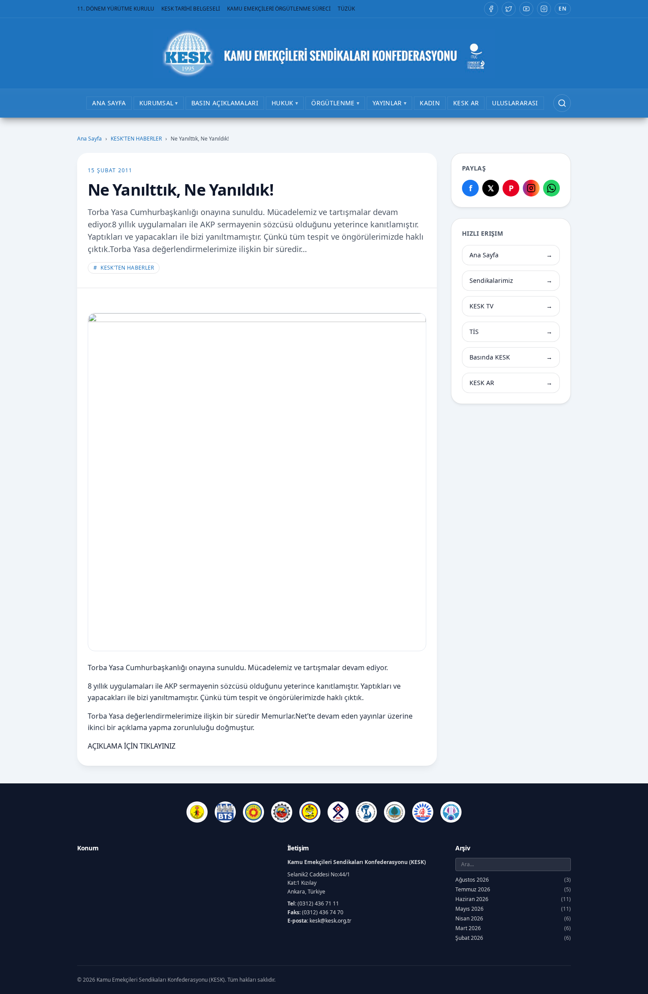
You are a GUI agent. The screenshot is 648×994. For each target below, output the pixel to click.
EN (563, 8)
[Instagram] (544, 9)
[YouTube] (526, 9)
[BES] (197, 812)
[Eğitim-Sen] (253, 812)
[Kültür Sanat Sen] (338, 812)
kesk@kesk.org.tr (330, 920)
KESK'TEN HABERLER (136, 138)
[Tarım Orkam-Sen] (394, 812)
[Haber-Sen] (309, 812)
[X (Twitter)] (509, 9)
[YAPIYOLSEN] (451, 812)
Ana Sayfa (89, 138)
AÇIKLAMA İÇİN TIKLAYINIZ (131, 746)
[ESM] (281, 812)
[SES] (366, 812)
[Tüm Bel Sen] (422, 812)
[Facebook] (491, 9)
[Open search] (562, 103)
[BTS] (225, 812)
